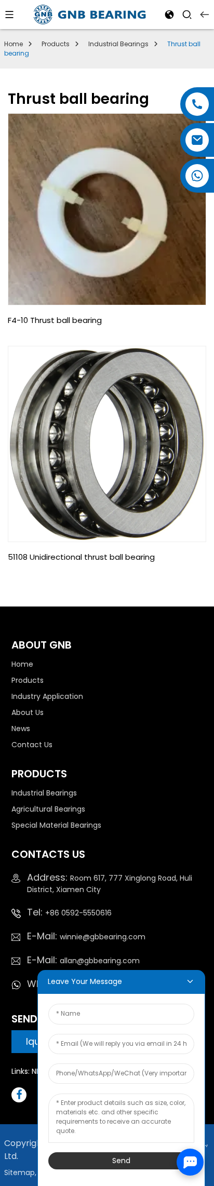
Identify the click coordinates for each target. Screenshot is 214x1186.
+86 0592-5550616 (69, 913)
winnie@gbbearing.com (86, 937)
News (20, 728)
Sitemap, (21, 1172)
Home (13, 43)
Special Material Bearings (56, 825)
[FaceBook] (18, 1094)
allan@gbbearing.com (83, 960)
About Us (27, 712)
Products (56, 43)
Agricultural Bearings (48, 809)
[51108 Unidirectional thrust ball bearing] (107, 444)
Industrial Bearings (118, 43)
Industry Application (47, 696)
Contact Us (31, 744)
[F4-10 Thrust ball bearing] (107, 209)
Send (121, 1160)
